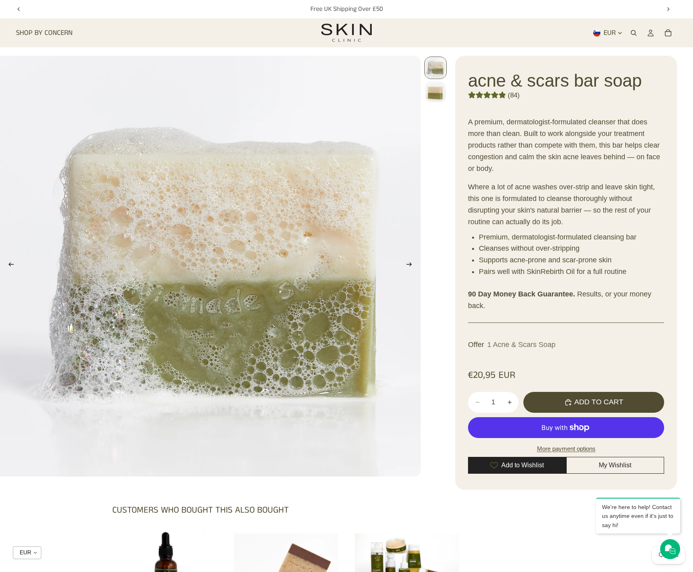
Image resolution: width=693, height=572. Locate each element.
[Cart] (668, 33)
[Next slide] (668, 9)
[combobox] (27, 552)
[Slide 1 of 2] (435, 67)
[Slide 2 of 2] (435, 91)
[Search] (633, 33)
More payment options (566, 448)
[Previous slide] (19, 9)
